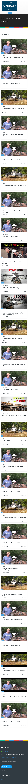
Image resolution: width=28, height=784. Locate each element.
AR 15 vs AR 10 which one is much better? (12, 339)
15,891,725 (24, 138)
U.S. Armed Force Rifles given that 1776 (14, 696)
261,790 (25, 444)
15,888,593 (24, 163)
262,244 (25, 189)
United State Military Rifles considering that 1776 (10, 569)
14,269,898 (24, 623)
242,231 (25, 674)
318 (25, 265)
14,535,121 (24, 572)
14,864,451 (24, 495)
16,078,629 (24, 86)
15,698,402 (24, 240)
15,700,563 (24, 214)
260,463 (25, 597)
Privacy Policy (13, 757)
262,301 (25, 112)
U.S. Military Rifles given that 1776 (12, 619)
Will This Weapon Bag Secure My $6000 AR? (14, 416)
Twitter (3, 779)
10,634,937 (24, 725)
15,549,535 (24, 367)
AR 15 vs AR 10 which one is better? (13, 109)
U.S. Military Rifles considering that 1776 (13, 135)
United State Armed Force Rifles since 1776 (13, 364)
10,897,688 (24, 700)
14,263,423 (24, 648)
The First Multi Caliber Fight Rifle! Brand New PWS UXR (12, 313)
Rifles (4, 55)
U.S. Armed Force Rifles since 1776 (12, 57)
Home (2, 21)
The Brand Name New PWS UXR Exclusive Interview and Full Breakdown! (11, 289)
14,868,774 (24, 470)
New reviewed (5, 81)
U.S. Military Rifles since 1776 (11, 83)
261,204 (25, 521)
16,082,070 (24, 61)
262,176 (25, 342)
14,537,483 (24, 546)
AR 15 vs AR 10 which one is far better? (14, 185)
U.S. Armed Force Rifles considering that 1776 (13, 211)
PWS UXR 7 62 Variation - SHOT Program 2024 (11, 262)
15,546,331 (24, 393)
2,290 (25, 291)
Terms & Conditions (5, 757)
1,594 (25, 316)
